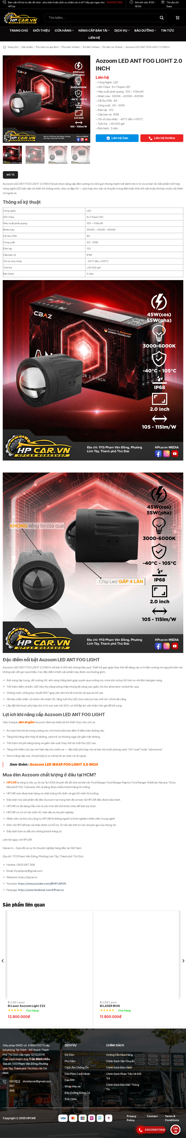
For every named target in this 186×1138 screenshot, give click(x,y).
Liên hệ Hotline (164, 138)
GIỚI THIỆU (41, 30)
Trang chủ (12, 47)
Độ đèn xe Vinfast (112, 47)
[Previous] (9, 99)
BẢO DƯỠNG (144, 30)
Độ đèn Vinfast (91, 47)
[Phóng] (7, 138)
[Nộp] (161, 18)
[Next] (84, 99)
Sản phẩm (27, 47)
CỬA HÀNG (63, 30)
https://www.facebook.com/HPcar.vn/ (41, 890)
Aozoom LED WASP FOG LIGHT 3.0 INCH (63, 764)
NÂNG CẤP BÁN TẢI (92, 30)
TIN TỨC (167, 30)
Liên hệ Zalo (119, 138)
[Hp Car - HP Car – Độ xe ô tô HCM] (21, 18)
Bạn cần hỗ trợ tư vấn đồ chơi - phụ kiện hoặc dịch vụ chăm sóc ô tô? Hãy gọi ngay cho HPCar (65, 4)
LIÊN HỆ (94, 38)
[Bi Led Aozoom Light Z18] (120, 956)
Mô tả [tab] (10, 174)
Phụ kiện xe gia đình (47, 47)
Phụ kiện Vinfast (71, 47)
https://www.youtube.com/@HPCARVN (42, 883)
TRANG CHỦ (18, 30)
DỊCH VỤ (120, 30)
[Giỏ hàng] (177, 17)
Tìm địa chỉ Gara (172, 4)
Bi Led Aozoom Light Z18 (98, 1006)
